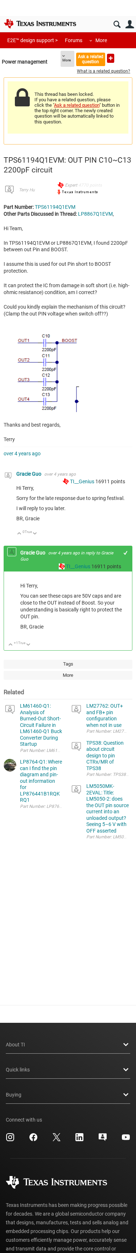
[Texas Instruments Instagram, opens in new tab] (10, 1140)
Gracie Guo (29, 474)
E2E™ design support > (32, 40)
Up (19, 534)
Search (117, 24)
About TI (15, 1044)
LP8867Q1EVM (95, 214)
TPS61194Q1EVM (55, 207)
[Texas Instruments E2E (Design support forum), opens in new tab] (102, 1140)
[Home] (40, 23)
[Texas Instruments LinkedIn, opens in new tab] (79, 1140)
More (101, 40)
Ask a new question (110, 58)
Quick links (18, 1070)
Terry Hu (27, 189)
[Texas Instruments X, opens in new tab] (56, 1140)
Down (35, 534)
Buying (13, 1095)
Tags (68, 664)
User (129, 24)
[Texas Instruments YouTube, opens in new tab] (125, 1140)
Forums (73, 40)
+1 (125, 553)
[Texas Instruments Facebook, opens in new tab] (33, 1140)
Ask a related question (90, 59)
